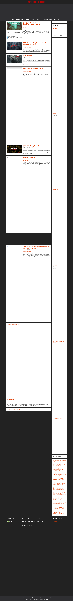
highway (55, 487)
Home (13, 19)
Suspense (55, 509)
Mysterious (55, 498)
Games (58, 483)
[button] (58, 19)
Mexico (54, 495)
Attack (54, 464)
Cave (54, 470)
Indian (54, 490)
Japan (58, 490)
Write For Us (52, 597)
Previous (9, 409)
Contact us (31, 522)
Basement (62, 464)
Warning (47, 597)
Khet (61, 493)
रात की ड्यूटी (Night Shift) (30, 157)
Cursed (58, 476)
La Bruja (59, 494)
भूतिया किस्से (55, 521)
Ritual (58, 503)
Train (54, 511)
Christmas (60, 473)
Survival (63, 508)
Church (54, 475)
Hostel (54, 488)
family (59, 479)
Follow (45, 19)
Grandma (63, 483)
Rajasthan (63, 502)
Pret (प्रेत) (60, 500)
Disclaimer (29, 597)
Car (63, 469)
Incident (59, 489)
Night (54, 499)
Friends (54, 483)
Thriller (63, 509)
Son (62, 507)
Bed (54, 465)
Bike (64, 468)
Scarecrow (55, 504)
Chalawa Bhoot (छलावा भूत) (57, 471)
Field (63, 479)
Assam (63, 463)
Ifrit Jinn (55, 489)
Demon (54, 478)
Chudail (55, 474)
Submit (54, 19)
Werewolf (55, 513)
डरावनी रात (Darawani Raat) (58, 113)
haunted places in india (57, 485)
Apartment (58, 463)
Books (33, 19)
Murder (61, 497)
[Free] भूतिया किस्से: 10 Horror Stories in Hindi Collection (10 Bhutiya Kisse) (36, 23)
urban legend (55, 512)
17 (17, 409)
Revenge (55, 503)
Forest (63, 481)
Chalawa (58, 470)
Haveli (63, 485)
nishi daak (59, 499)
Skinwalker (55, 507)
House (61, 488)
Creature (62, 475)
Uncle (57, 511)
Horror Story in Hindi (25, 19)
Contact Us (25, 597)
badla (58, 464)
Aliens (54, 463)
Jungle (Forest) (56, 493)
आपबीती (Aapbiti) (61, 513)
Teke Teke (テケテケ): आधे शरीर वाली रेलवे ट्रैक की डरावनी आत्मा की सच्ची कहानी (36, 247)
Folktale (59, 480)
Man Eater (63, 494)
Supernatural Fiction (57, 508)
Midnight (59, 495)
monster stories (56, 497)
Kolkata (55, 494)
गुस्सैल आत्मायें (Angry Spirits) (31, 146)
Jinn (63, 492)
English (50, 19)
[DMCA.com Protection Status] (10, 521)
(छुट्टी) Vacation (56, 461)
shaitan (59, 504)
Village (61, 512)
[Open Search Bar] (60, 19)
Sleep (59, 507)
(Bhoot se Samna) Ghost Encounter (59, 460)
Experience (55, 479)
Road (62, 503)
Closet (58, 475)
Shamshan (55, 505)
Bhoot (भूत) (58, 465)
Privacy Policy (34, 597)
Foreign (63, 480)
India (62, 489)
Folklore (55, 480)
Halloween (60, 484)
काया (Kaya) (55, 265)
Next (19, 409)
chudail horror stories (61, 474)
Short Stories (60, 505)
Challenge (55, 473)
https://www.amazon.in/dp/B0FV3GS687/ (16, 38)
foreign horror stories (57, 481)
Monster (63, 495)
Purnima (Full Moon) (57, 502)
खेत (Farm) (55, 514)
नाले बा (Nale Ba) (56, 189)
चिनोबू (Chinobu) (27, 55)
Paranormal (55, 500)
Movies (38, 19)
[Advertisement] (36, 11)
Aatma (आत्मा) (62, 461)
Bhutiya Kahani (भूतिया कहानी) (58, 468)
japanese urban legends (57, 492)
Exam (61, 478)
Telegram (18, 19)
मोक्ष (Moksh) (10, 399)
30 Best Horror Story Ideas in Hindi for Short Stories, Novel (35, 43)
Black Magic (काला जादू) (57, 469)
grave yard (55, 484)
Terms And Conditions (41, 597)
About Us (20, 597)
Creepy (54, 476)
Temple (59, 509)
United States (62, 511)
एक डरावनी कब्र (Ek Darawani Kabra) (33, 68)
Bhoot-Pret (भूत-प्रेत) (57, 466)
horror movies (60, 487)
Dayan (62, 476)
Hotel (58, 488)
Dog (58, 478)
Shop (42, 19)
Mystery (60, 498)
